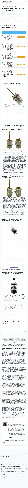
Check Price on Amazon (21, 46)
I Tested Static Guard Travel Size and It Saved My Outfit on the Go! (11, 466)
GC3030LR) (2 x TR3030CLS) (16, 129)
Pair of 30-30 (5, 175)
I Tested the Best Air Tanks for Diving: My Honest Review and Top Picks (21, 452)
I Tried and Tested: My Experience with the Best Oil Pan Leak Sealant (11, 479)
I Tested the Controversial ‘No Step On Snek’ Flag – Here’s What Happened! (12, 464)
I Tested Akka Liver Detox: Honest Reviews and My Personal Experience (13, 443)
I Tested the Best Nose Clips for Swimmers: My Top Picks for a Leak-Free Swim (13, 462)
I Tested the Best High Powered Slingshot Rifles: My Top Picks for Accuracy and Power (13, 442)
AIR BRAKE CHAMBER (8, 83)
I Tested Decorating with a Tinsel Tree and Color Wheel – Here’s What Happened (14, 440)
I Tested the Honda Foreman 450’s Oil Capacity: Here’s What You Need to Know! (13, 471)
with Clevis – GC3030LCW (15, 220)
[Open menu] (26, 1)
